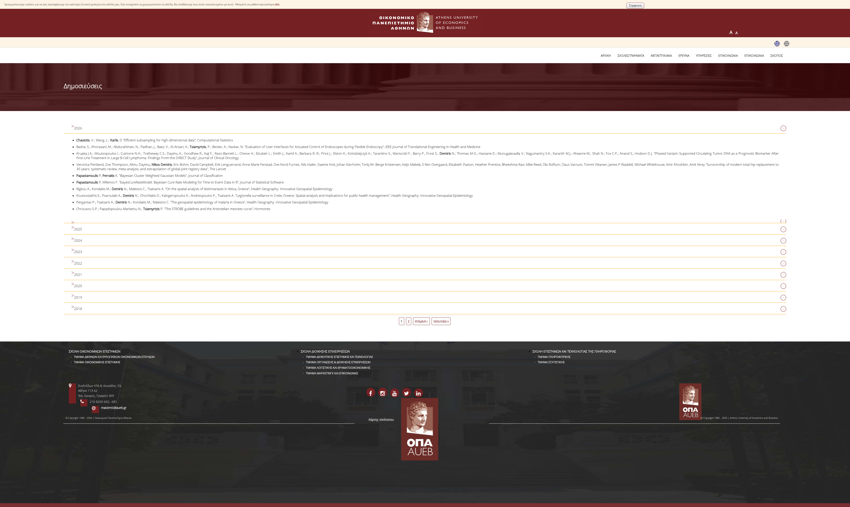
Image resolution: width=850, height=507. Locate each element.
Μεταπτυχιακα (661, 55)
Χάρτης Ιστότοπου (381, 419)
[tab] (425, 128)
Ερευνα (683, 55)
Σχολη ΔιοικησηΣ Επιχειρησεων (325, 351)
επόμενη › (421, 321)
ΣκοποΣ (777, 55)
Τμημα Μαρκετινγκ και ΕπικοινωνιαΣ (332, 373)
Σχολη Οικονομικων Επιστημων (94, 351)
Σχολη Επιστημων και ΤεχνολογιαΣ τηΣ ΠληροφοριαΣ (574, 351)
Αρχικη (606, 55)
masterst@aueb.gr (113, 408)
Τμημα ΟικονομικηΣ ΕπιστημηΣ (97, 362)
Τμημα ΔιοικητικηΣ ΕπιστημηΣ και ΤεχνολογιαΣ (339, 357)
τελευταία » (441, 321)
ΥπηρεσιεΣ (704, 55)
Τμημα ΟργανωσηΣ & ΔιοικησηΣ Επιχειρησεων (338, 362)
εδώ (277, 4)
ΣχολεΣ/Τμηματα (631, 55)
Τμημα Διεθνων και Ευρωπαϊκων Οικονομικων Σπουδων (114, 357)
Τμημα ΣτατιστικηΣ (551, 362)
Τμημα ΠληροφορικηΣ (554, 357)
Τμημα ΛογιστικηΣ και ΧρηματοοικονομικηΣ (338, 368)
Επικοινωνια (728, 55)
